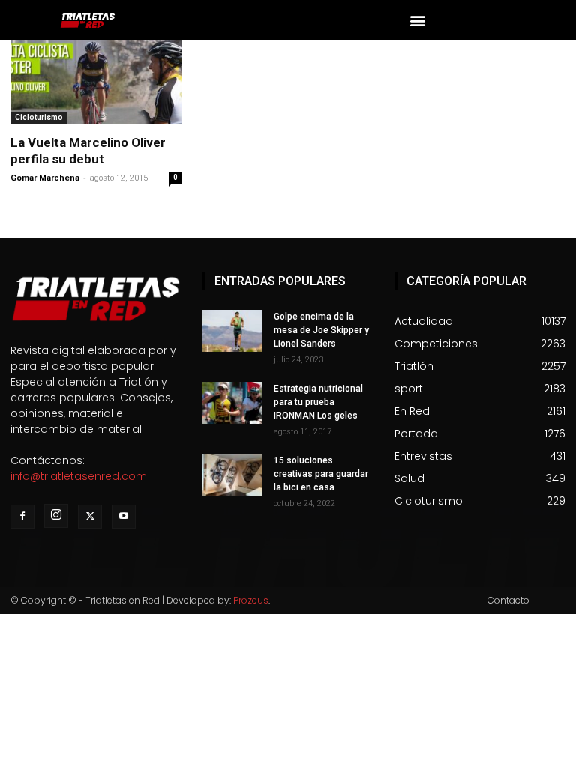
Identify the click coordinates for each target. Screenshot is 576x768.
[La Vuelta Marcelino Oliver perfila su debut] (96, 82)
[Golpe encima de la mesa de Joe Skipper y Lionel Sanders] (232, 331)
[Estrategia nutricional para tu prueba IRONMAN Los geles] (232, 403)
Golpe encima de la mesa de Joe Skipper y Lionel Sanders (321, 330)
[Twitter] (90, 517)
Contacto (509, 600)
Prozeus (250, 600)
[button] (418, 20)
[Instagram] (56, 516)
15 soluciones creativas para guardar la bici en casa (321, 474)
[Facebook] (22, 517)
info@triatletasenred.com (78, 476)
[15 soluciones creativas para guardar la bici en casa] (232, 475)
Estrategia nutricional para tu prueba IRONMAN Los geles (318, 402)
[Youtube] (124, 517)
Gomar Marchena (45, 178)
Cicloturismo (39, 117)
